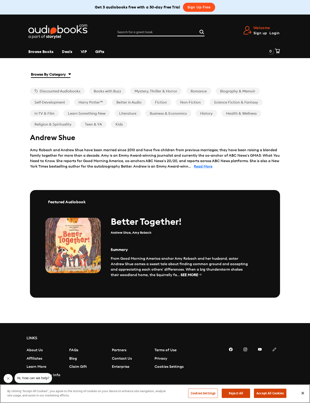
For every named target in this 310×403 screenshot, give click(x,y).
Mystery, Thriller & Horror (156, 91)
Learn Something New (87, 113)
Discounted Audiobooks (59, 91)
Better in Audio (129, 102)
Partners (119, 350)
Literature (127, 113)
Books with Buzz (107, 91)
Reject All (236, 393)
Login (274, 33)
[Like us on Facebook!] (231, 363)
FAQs (73, 350)
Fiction (161, 102)
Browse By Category (49, 74)
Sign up (260, 33)
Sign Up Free (199, 7)
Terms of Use (166, 350)
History (206, 113)
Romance (199, 91)
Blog (73, 358)
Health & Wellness (241, 113)
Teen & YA (93, 124)
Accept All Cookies (270, 393)
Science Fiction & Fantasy (236, 102)
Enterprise (120, 366)
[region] (155, 393)
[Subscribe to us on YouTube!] (260, 363)
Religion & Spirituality (52, 124)
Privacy (161, 358)
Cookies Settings (169, 366)
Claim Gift (78, 366)
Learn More (36, 366)
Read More (203, 166)
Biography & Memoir (237, 91)
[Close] (303, 393)
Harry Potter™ (91, 102)
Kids (119, 124)
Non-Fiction (190, 102)
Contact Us (122, 358)
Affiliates (34, 358)
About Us (35, 350)
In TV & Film (44, 113)
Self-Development (49, 102)
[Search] (202, 31)
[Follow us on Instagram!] (245, 363)
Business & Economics (168, 113)
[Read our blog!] (274, 363)
